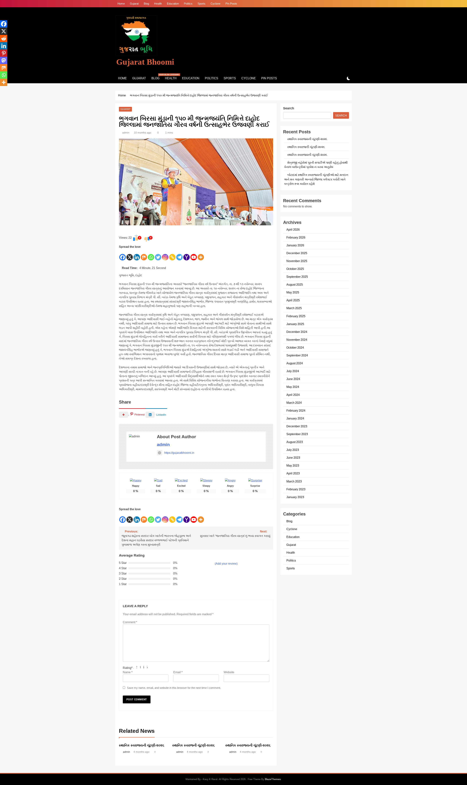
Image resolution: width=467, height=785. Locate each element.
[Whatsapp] (151, 255)
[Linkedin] (137, 255)
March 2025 (294, 308)
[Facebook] (122, 255)
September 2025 (297, 276)
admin (125, 132)
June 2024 (293, 379)
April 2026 (293, 229)
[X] (129, 255)
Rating (127, 667)
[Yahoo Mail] (186, 255)
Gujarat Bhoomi (145, 61)
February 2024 (295, 410)
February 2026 (295, 237)
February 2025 (295, 316)
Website (229, 672)
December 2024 (296, 331)
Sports (201, 3)
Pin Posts (231, 3)
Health (158, 3)
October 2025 (295, 268)
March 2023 (294, 481)
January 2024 (295, 418)
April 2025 (293, 300)
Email (178, 672)
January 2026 (295, 245)
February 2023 (295, 489)
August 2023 (294, 442)
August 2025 (294, 284)
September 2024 (297, 355)
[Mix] (144, 255)
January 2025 (295, 324)
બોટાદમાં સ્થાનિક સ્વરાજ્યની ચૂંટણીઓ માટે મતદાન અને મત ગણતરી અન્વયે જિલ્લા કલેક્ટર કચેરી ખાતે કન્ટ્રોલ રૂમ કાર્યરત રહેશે (316, 179)
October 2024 (295, 347)
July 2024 (292, 371)
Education (173, 3)
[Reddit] (3, 38)
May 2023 (292, 465)
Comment (130, 622)
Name (127, 672)
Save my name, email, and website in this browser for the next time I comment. (174, 687)
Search (288, 108)
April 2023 (293, 473)
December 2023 (296, 426)
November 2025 (296, 261)
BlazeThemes (273, 779)
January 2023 (295, 497)
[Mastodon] (3, 60)
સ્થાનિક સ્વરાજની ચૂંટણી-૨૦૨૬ (193, 745)
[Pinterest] (3, 53)
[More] (201, 255)
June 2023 (293, 457)
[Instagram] (165, 255)
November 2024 (296, 339)
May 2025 (292, 292)
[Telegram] (179, 255)
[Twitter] (158, 255)
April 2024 (293, 394)
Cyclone (215, 3)
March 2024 (294, 402)
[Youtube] (193, 255)
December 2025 (296, 253)
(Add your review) (226, 563)
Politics (188, 3)
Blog (146, 3)
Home (121, 3)
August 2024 (294, 363)
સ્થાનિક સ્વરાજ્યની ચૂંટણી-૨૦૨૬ (141, 745)
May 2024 (292, 386)
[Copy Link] (172, 255)
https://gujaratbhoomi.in (179, 452)
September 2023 (297, 434)
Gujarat (134, 3)
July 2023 (292, 449)
